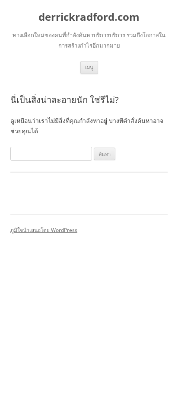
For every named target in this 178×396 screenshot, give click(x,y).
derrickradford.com (89, 17)
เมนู (89, 67)
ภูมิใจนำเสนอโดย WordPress (43, 230)
